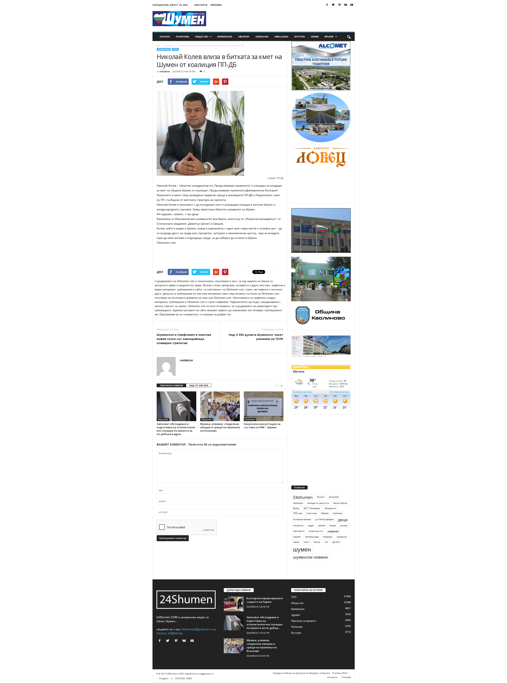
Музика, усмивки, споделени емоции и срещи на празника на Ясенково (220, 427)
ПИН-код (297, 522)
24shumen (303, 506)
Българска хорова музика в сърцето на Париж (265, 609)
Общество (201, 36)
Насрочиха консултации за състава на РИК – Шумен (262, 425)
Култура (299, 36)
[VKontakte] (345, 5)
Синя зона (311, 522)
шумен (302, 558)
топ (326, 550)
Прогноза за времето (303, 630)
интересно (298, 534)
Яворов (325, 522)
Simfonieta (298, 512)
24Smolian (261, 36)
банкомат (337, 522)
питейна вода (312, 545)
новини (333, 540)
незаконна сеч (316, 540)
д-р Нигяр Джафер (324, 528)
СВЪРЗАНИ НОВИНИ (171, 385)
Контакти (200, 4)
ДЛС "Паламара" (312, 517)
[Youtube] (351, 5)
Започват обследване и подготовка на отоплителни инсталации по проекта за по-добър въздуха (176, 429)
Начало (165, 36)
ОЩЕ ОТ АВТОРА (198, 385)
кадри (311, 534)
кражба (321, 534)
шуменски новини (310, 566)
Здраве (295, 624)
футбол (336, 550)
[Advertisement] (283, 19)
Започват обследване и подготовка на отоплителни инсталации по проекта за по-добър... (264, 632)
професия (342, 545)
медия (333, 534)
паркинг (297, 545)
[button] (348, 36)
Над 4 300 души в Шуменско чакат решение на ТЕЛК (256, 337)
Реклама (216, 4)
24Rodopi (243, 36)
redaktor (165, 71)
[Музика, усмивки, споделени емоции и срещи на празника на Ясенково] (220, 406)
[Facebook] (327, 5)
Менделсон (330, 517)
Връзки (329, 36)
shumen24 (334, 506)
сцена (296, 550)
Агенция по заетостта (318, 512)
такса (306, 550)
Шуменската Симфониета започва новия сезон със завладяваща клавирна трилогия (184, 339)
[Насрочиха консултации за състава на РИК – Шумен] (263, 406)
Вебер (296, 517)
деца (343, 528)
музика (343, 534)
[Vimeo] (339, 5)
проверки (327, 545)
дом (158, 45)
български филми (302, 528)
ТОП (175, 49)
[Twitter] (333, 5)
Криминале (224, 36)
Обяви (315, 36)
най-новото (298, 540)
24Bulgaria (281, 36)
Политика (182, 36)
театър (316, 550)
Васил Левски (340, 512)
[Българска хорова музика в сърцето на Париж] (234, 613)
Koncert (320, 506)
